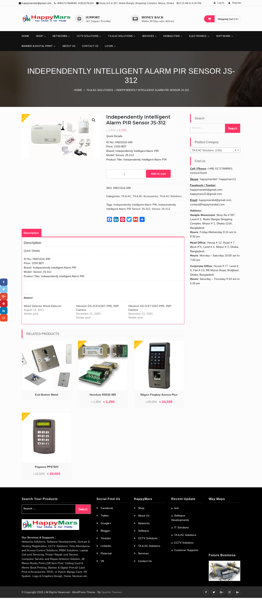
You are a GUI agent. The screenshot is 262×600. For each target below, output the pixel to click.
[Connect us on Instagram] (229, 592)
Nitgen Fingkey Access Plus (159, 394)
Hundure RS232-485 (103, 394)
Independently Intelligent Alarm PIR (135, 204)
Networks (60, 36)
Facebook (107, 508)
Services (148, 36)
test (176, 508)
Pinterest (106, 553)
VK (102, 561)
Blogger (105, 530)
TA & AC (126, 196)
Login (109, 46)
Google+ (106, 523)
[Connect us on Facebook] (206, 592)
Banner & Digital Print (37, 46)
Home (25, 36)
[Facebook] (3, 282)
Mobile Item (171, 36)
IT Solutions (181, 527)
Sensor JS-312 (161, 208)
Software (223, 36)
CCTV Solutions (87, 36)
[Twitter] (3, 289)
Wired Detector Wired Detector (43, 305)
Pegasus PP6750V (47, 466)
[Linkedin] (3, 310)
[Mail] (3, 317)
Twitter (105, 515)
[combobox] (215, 150)
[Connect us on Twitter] (214, 592)
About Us (68, 46)
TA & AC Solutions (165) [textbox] (214, 150)
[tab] (31, 233)
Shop (39, 36)
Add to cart (158, 173)
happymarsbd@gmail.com (36, 3)
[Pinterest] (3, 303)
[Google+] (3, 296)
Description (31, 232)
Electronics (197, 36)
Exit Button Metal (46, 394)
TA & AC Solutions (120, 36)
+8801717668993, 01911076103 (75, 3)
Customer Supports (186, 550)
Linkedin (106, 545)
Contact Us (90, 46)
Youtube (106, 538)
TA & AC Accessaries (145, 196)
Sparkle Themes (111, 592)
